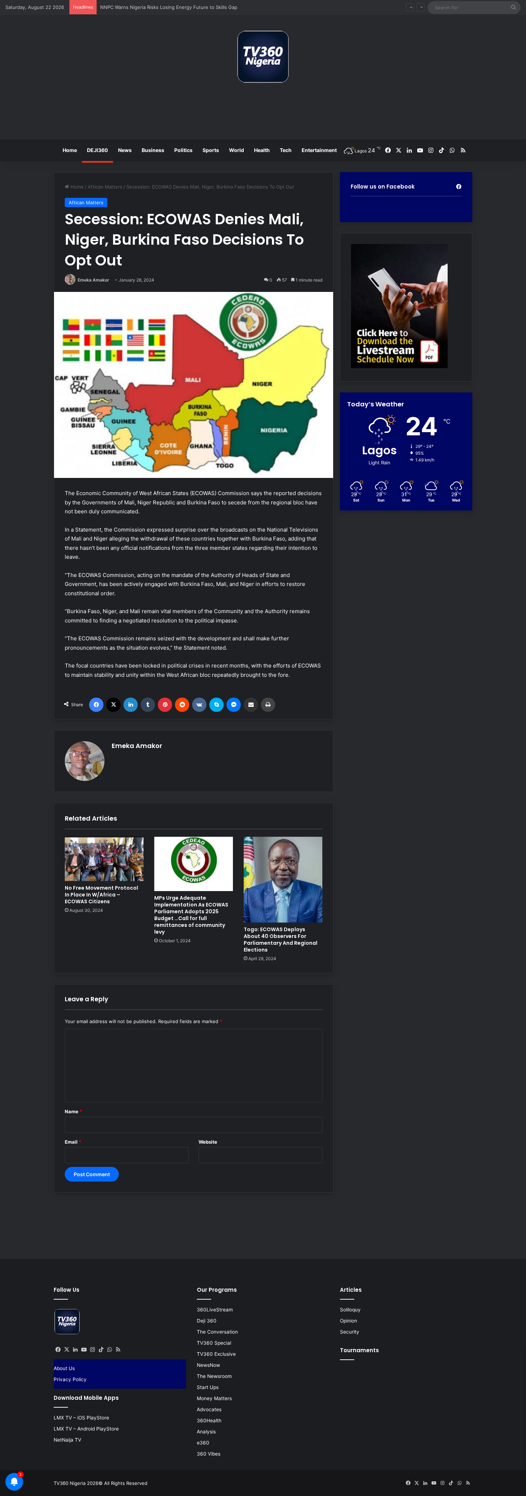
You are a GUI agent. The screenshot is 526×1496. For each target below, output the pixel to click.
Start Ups (208, 1387)
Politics (183, 150)
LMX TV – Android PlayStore (86, 1429)
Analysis (206, 1431)
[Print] (268, 705)
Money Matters (214, 1398)
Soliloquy (350, 1309)
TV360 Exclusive (216, 1354)
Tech (286, 150)
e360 (203, 1443)
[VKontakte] (199, 705)
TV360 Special (214, 1343)
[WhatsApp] (109, 1349)
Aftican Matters (105, 187)
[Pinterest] (165, 705)
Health (262, 150)
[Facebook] (96, 705)
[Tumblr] (148, 705)
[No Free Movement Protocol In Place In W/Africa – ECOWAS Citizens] (104, 859)
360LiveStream (215, 1309)
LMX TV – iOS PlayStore (81, 1418)
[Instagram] (92, 1349)
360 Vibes (208, 1454)
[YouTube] (83, 1349)
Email (73, 1142)
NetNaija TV (67, 1440)
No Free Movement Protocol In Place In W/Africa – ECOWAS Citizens (101, 894)
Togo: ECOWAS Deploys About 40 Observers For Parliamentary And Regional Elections (280, 939)
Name (73, 1111)
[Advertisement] (263, 114)
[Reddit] (182, 705)
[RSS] (118, 1349)
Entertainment (319, 150)
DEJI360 (97, 150)
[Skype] (216, 705)
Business (153, 150)
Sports (211, 150)
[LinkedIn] (130, 705)
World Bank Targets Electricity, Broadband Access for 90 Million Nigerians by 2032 (192, 7)
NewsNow (208, 1365)
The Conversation (217, 1332)
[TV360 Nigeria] (263, 57)
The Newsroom (214, 1376)
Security (349, 1332)
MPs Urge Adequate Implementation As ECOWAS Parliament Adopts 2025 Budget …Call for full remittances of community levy (191, 914)
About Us (64, 1368)
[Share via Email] (251, 705)
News (125, 150)
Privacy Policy (70, 1379)
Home (70, 150)
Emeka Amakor (93, 280)
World (236, 150)
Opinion (348, 1321)
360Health (209, 1420)
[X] (113, 705)
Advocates (209, 1409)
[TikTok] (101, 1349)
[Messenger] (234, 705)
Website (208, 1142)
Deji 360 (206, 1321)
